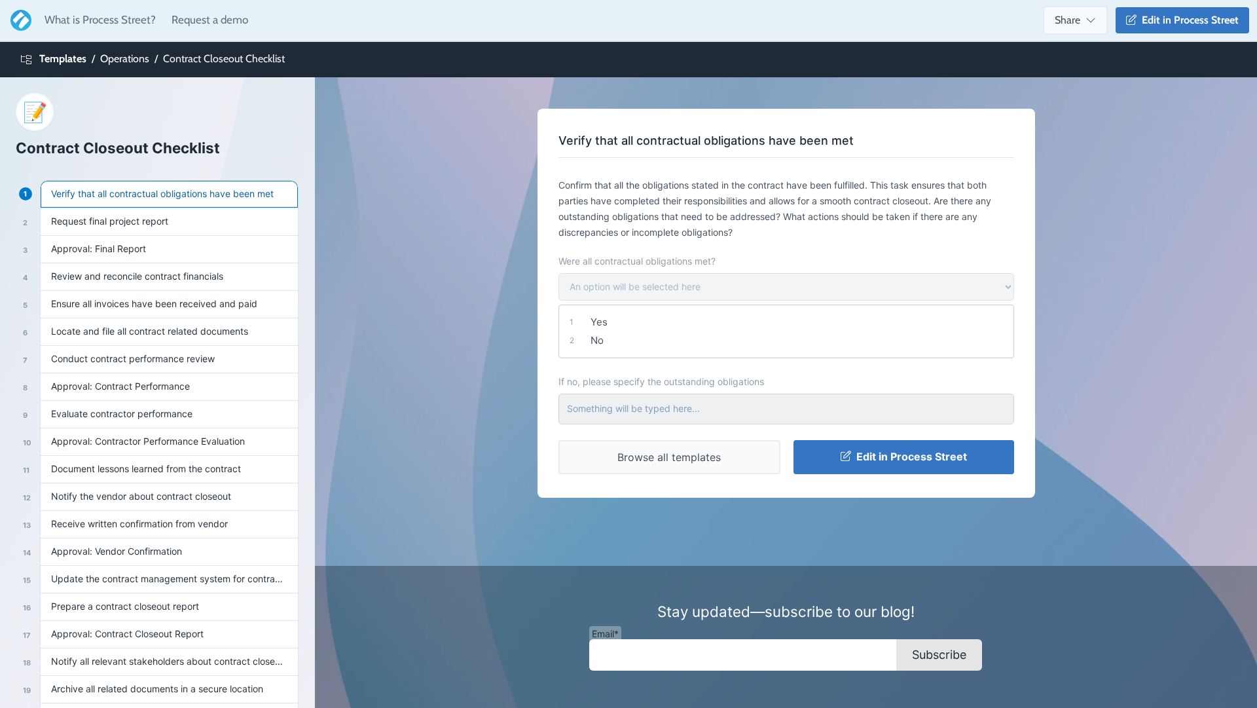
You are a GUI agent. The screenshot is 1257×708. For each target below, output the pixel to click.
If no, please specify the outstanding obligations (661, 381)
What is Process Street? (100, 19)
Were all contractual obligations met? (637, 261)
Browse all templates (669, 457)
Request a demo (210, 19)
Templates (62, 58)
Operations (124, 58)
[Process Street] (18, 20)
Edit (1188, 20)
